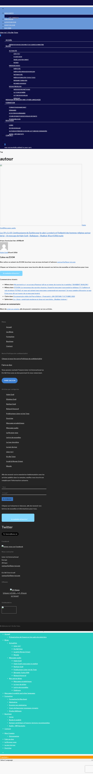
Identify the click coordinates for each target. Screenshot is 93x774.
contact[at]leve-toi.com (66, 262)
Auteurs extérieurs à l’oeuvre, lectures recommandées (29, 723)
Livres (11, 717)
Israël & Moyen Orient (14, 461)
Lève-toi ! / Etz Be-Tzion (9, 32)
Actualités (13, 643)
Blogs (7, 640)
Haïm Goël (4, 252)
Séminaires (13, 702)
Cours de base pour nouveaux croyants (23, 708)
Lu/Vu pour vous (12, 433)
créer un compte (13, 309)
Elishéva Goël (11, 399)
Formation (10, 337)
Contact (9, 346)
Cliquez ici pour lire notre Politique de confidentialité (22, 359)
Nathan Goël (11, 404)
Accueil (9, 327)
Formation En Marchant (18, 699)
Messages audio (10, 228)
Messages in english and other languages (20, 693)
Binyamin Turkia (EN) (21, 672)
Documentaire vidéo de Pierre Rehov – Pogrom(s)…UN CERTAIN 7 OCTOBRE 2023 (44, 296)
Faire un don (9, 380)
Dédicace (17, 690)
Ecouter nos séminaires (18, 705)
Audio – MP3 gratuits (17, 726)
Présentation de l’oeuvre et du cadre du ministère (27, 637)
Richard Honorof (12, 409)
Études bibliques (15, 711)
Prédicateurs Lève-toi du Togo (17, 414)
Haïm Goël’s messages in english (26, 664)
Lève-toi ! (9, 452)
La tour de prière (12, 442)
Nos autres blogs (15, 678)
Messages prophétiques (15, 423)
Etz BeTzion (18, 649)
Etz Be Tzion (11, 456)
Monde (9, 466)
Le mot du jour (11, 447)
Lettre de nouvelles (13, 437)
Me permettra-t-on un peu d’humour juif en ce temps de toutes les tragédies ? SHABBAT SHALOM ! (51, 284)
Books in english (15, 720)
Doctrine (9, 418)
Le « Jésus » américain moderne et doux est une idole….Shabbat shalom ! (40, 299)
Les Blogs (9, 332)
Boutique (9, 341)
